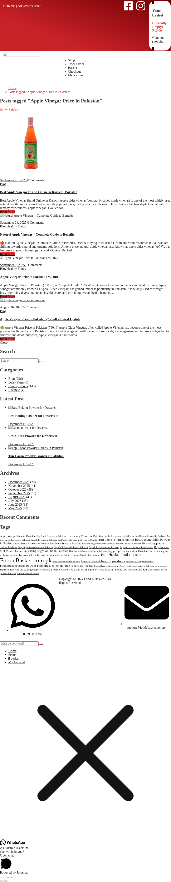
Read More (7, 211)
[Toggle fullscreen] (6, 877)
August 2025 (16, 497)
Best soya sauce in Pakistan (128, 544)
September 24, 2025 (13, 222)
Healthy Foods (16, 226)
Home (12, 88)
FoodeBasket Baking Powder (66, 561)
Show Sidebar (9, 109)
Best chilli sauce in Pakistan (44, 540)
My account (76, 75)
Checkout (74, 71)
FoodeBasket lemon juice (53, 565)
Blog (3, 184)
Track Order (76, 64)
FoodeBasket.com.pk (26, 560)
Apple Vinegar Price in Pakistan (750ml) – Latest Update (40, 319)
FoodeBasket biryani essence (139, 561)
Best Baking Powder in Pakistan (85, 536)
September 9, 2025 (13, 265)
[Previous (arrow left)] (1, 881)
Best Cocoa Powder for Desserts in (32, 436)
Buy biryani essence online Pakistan (35, 547)
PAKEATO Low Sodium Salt (131, 569)
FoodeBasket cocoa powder (18, 565)
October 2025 (17, 489)
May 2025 (15, 508)
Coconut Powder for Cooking (86, 555)
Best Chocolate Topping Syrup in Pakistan (78, 540)
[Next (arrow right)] (6, 881)
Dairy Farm (16, 382)
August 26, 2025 (11, 307)
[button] (85, 862)
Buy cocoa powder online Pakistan (136, 547)
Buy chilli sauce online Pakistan (104, 547)
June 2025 (15, 504)
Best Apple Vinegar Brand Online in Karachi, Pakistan (38, 192)
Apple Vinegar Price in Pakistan (18, 536)
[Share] (10, 877)
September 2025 (19, 493)
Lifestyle (14, 390)
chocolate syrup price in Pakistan (29, 555)
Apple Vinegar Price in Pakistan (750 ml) (29, 277)
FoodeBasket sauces (82, 565)
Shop (71, 60)
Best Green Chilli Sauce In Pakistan (32, 544)
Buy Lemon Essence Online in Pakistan (88, 551)
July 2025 (14, 500)
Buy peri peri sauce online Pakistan (128, 551)
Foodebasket (110, 555)
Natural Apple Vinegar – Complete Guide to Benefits (37, 234)
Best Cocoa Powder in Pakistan (116, 539)
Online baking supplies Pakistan (33, 569)
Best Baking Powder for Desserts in (33, 416)
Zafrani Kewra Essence (28, 573)
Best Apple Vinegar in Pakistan (51, 536)
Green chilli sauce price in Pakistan (137, 566)
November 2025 (19, 485)
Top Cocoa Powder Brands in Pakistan (36, 456)
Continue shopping (158, 39)
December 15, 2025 (21, 464)
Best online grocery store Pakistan (98, 544)
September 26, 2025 (13, 180)
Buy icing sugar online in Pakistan (46, 551)
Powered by (14, 872)
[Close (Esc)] (14, 877)
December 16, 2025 (21, 424)
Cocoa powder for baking (58, 555)
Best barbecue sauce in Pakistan (119, 536)
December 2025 (18, 482)
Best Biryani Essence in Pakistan (150, 536)
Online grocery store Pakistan (97, 569)
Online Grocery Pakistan (66, 569)
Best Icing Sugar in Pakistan (65, 543)
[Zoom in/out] (1, 877)
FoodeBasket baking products (103, 561)
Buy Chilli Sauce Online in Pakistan (71, 547)
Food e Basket (131, 555)
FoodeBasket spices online (106, 566)
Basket (72, 67)
